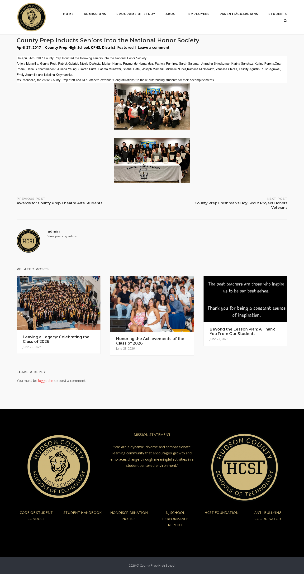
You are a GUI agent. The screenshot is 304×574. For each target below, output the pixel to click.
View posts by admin (62, 236)
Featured (125, 47)
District (108, 47)
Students (277, 14)
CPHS (95, 47)
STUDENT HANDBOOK (82, 512)
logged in (45, 380)
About (172, 14)
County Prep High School (67, 47)
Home (68, 14)
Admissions (95, 14)
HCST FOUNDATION (221, 512)
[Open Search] (285, 21)
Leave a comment (154, 47)
